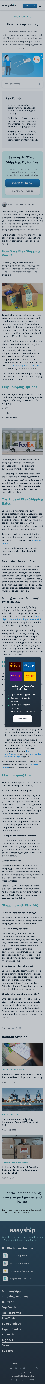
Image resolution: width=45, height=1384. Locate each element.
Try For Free (22, 719)
